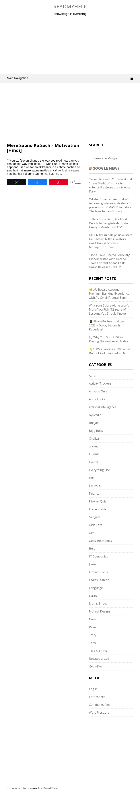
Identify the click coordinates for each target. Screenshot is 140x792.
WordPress (51, 788)
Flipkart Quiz (97, 501)
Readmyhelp (70, 6)
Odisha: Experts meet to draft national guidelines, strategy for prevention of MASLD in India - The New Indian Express (111, 205)
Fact (91, 478)
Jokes (92, 564)
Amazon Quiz (98, 391)
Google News (105, 168)
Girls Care (95, 525)
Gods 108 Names (100, 541)
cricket (93, 446)
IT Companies (98, 556)
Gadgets (94, 517)
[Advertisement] (70, 44)
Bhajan (94, 423)
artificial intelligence (102, 407)
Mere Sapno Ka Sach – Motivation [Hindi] (43, 147)
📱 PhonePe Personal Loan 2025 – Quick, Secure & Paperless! (107, 325)
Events (93, 462)
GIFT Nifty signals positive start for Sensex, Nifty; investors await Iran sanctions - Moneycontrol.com (110, 241)
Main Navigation (17, 78)
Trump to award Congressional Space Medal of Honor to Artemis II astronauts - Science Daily (110, 185)
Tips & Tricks (98, 651)
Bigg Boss (96, 431)
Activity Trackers (100, 383)
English (94, 454)
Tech (92, 643)
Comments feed (99, 705)
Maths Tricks (98, 604)
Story (92, 635)
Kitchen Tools (98, 572)
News (93, 619)
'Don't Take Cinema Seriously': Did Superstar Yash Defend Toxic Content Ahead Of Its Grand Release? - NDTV (110, 261)
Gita (91, 533)
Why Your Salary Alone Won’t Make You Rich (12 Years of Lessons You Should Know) (109, 309)
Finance (94, 494)
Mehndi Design (99, 611)
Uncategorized (99, 659)
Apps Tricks (97, 399)
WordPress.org (99, 712)
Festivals (95, 486)
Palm (92, 627)
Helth (92, 549)
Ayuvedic (95, 415)
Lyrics (93, 596)
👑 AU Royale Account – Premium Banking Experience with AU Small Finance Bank (109, 294)
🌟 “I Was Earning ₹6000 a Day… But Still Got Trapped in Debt (111, 351)
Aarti (92, 376)
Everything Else (99, 470)
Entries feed (97, 697)
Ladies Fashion (99, 580)
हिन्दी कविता (95, 666)
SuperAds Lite (16, 788)
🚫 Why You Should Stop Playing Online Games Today (108, 339)
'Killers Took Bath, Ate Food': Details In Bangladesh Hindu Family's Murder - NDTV (108, 223)
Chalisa (94, 438)
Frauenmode (97, 509)
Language (96, 588)
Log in (93, 689)
